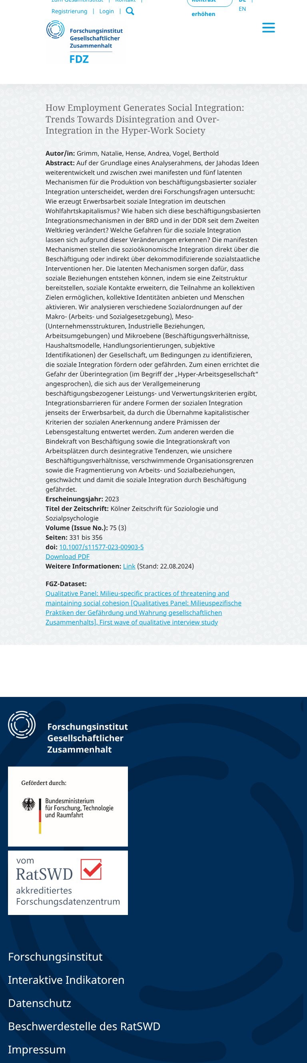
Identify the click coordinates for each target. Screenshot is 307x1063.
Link (129, 566)
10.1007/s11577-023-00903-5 (101, 547)
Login (107, 11)
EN (242, 9)
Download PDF (68, 556)
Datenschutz (39, 1002)
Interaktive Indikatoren (66, 979)
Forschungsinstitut (55, 956)
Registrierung (70, 11)
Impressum (37, 1049)
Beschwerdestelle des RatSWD (84, 1026)
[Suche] (130, 9)
